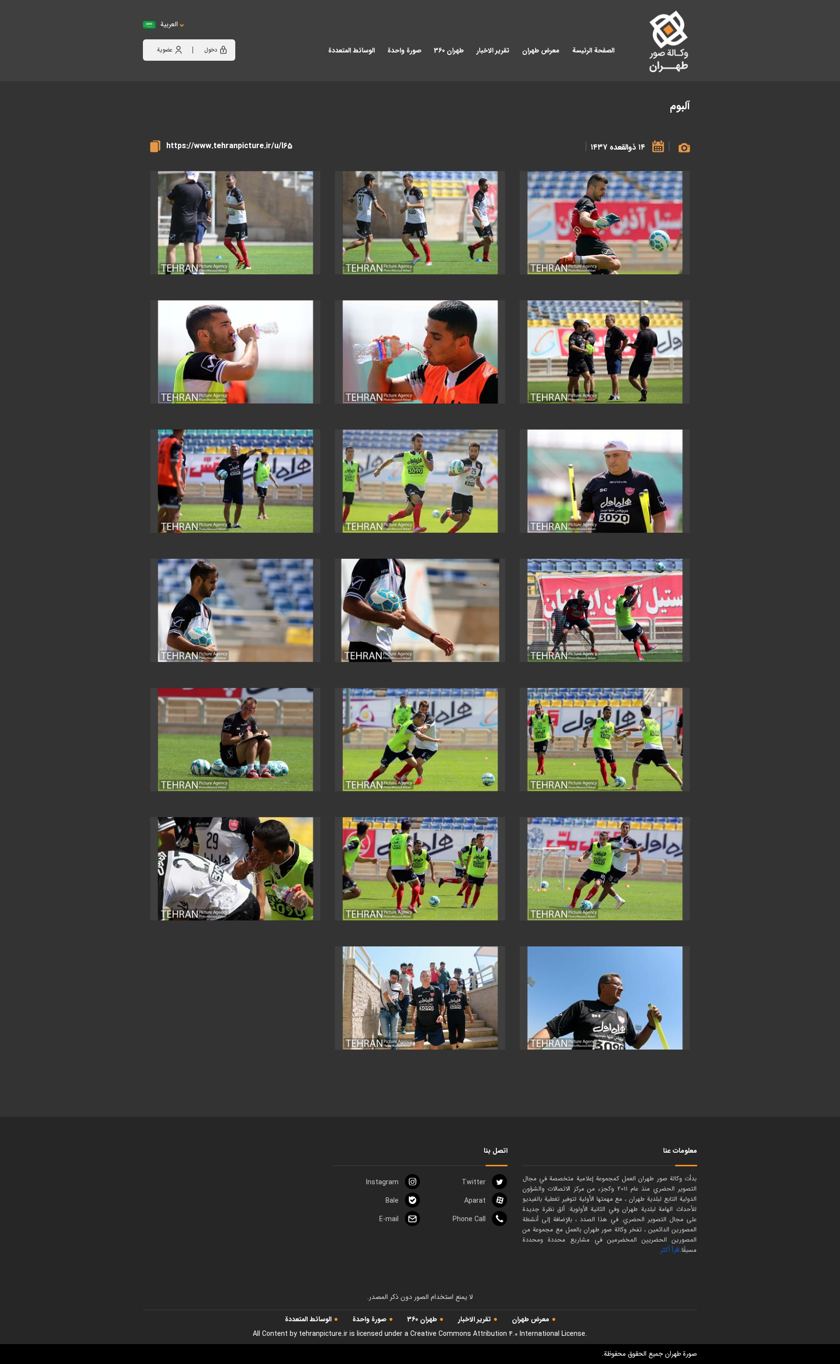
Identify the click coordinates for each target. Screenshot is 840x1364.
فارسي (199, 34)
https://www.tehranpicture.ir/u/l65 (229, 146)
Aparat (475, 1200)
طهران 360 (422, 1319)
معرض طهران (530, 1319)
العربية (169, 24)
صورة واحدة (369, 1319)
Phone (469, 1219)
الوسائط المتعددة (308, 1319)
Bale (392, 1200)
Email (389, 1219)
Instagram (382, 1182)
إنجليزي (223, 34)
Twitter (474, 1182)
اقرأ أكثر (670, 1250)
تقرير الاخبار (474, 1319)
